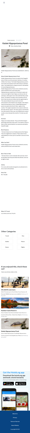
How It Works (15, 425)
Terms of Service (15, 421)
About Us (15, 413)
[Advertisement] (15, 20)
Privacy (15, 417)
